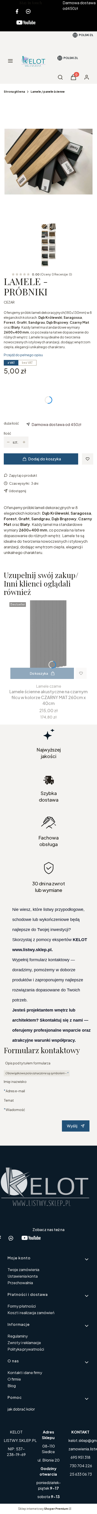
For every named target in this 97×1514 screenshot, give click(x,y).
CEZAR (9, 302)
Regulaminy (18, 1336)
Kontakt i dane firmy (25, 1372)
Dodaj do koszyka (44, 458)
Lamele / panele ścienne (48, 91)
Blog (12, 1385)
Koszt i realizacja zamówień (31, 1312)
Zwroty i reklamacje (24, 1342)
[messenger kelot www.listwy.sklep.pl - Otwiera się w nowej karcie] (28, 11)
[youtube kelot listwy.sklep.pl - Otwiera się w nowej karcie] (26, 25)
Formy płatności (22, 1306)
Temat (9, 1100)
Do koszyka (39, 673)
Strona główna (14, 91)
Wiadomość (15, 1109)
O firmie (14, 1379)
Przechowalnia (20, 1282)
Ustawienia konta (23, 1276)
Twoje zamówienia (23, 1269)
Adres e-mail (15, 1091)
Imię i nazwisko (15, 1081)
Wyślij (72, 1125)
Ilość (7, 433)
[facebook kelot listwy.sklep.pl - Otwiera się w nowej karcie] (17, 11)
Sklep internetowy (43, 1508)
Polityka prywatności (26, 1349)
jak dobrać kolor (21, 1409)
